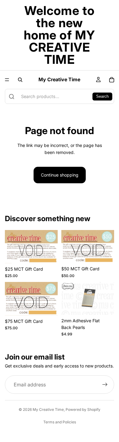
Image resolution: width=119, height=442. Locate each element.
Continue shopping (59, 174)
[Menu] (7, 80)
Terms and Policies (59, 422)
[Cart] (111, 79)
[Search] (20, 79)
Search (102, 96)
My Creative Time (48, 409)
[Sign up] (105, 384)
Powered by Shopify (83, 409)
